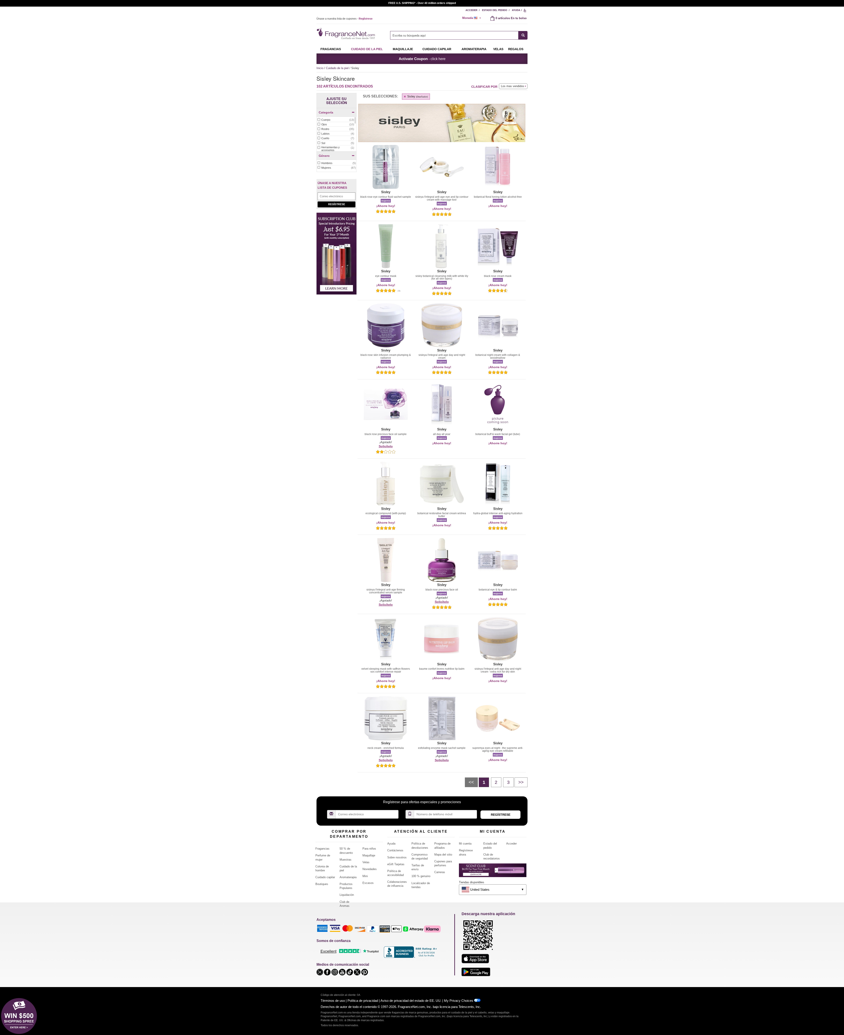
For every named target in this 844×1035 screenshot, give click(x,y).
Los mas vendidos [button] (512, 86)
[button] (386, 169)
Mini (365, 876)
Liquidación (347, 894)
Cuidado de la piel (367, 49)
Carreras (439, 872)
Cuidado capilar (436, 49)
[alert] (473, 18)
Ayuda (516, 10)
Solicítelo (386, 446)
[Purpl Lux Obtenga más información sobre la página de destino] (492, 872)
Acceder (471, 10)
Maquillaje (403, 49)
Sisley (417, 96)
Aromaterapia (348, 877)
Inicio (319, 68)
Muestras (345, 859)
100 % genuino (420, 876)
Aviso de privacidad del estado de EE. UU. (410, 1000)
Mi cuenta (465, 843)
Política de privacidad (362, 1000)
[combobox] (459, 35)
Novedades (369, 869)
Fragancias (330, 49)
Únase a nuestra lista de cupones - (344, 18)
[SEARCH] (523, 35)
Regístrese (336, 204)
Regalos (515, 49)
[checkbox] (336, 120)
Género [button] (324, 155)
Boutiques (321, 884)
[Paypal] (372, 929)
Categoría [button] (326, 112)
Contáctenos (395, 850)
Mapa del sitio (443, 854)
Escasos (368, 883)
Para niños (369, 848)
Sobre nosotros (397, 857)
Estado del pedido (494, 10)
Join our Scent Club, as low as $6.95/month (422, 3)
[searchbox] (454, 35)
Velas (365, 862)
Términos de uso (333, 1000)
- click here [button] (422, 59)
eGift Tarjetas (395, 864)
